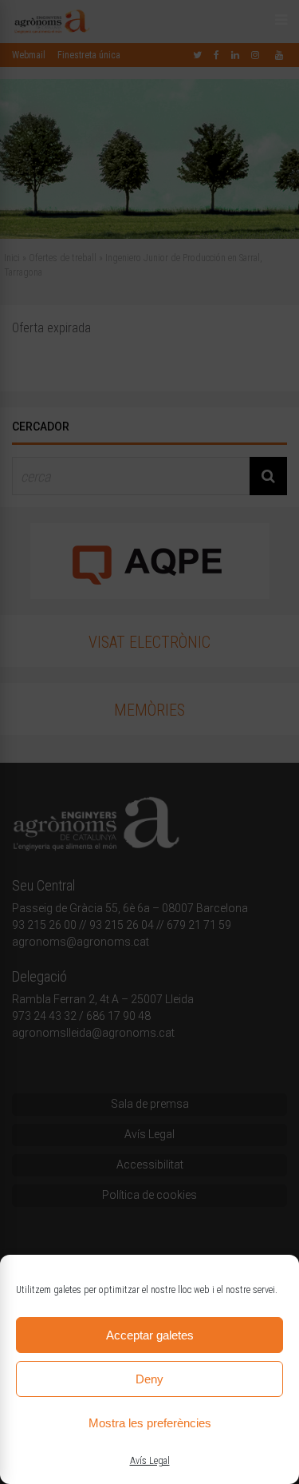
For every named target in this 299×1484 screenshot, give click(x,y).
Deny (149, 1379)
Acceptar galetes (150, 1335)
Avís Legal (150, 1460)
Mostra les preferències (150, 1423)
